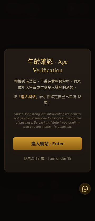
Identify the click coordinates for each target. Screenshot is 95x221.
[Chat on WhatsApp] (85, 189)
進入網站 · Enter (47, 143)
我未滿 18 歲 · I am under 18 (47, 158)
